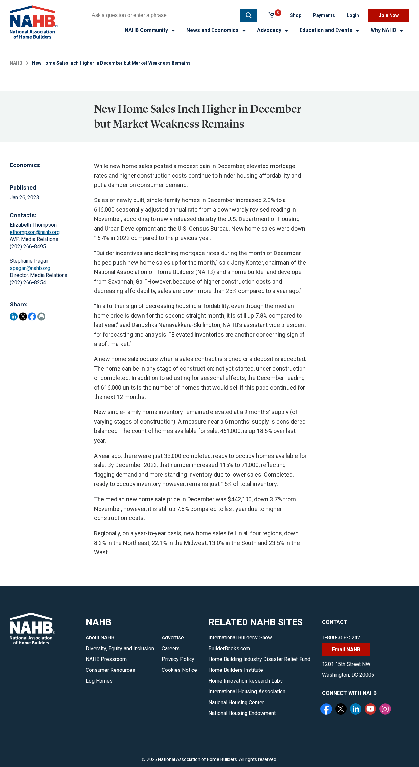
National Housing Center (236, 702)
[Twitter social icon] (341, 709)
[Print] (41, 316)
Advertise (173, 638)
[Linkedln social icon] (356, 709)
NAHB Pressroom (106, 659)
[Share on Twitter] (23, 316)
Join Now (389, 15)
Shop (295, 15)
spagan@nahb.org (30, 268)
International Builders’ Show (240, 638)
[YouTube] (371, 709)
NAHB (16, 63)
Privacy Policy (178, 659)
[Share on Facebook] (32, 316)
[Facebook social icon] (327, 709)
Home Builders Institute (236, 670)
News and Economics (213, 30)
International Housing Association (247, 692)
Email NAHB (346, 649)
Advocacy (269, 30)
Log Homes (99, 681)
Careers (171, 648)
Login (353, 15)
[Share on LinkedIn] (14, 316)
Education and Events (327, 30)
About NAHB (100, 638)
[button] (248, 15)
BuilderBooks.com (229, 648)
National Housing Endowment (242, 713)
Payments (324, 15)
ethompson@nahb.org (35, 232)
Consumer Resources (110, 670)
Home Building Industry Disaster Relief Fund (259, 659)
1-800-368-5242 (341, 638)
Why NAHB (384, 30)
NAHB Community (147, 30)
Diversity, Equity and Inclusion (120, 648)
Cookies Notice (179, 670)
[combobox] (163, 15)
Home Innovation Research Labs (246, 681)
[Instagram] (385, 709)
